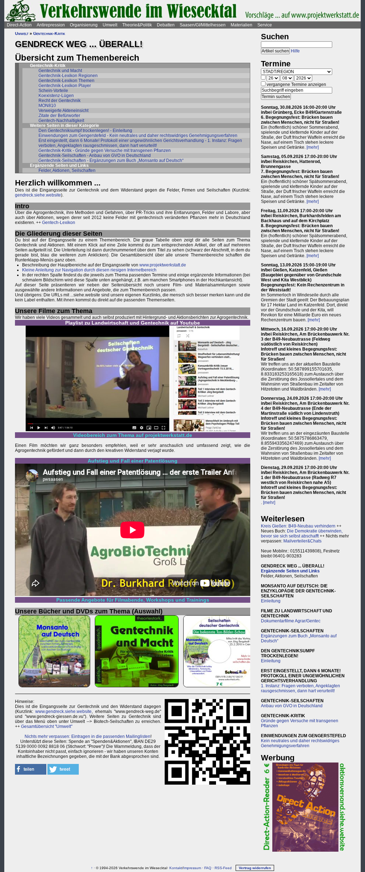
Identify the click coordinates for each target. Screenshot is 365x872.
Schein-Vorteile (53, 90)
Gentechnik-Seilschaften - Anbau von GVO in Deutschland (94, 155)
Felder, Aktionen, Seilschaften (67, 170)
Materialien (241, 24)
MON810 (47, 105)
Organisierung (84, 24)
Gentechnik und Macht (60, 70)
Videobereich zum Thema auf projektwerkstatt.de (132, 435)
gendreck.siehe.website (38, 195)
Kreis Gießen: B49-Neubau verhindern (298, 526)
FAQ (207, 868)
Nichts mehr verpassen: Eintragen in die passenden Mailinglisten (87, 736)
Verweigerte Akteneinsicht (63, 110)
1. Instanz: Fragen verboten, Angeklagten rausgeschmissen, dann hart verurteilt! (300, 688)
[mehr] (313, 147)
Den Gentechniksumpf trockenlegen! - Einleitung (85, 130)
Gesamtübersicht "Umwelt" (46, 726)
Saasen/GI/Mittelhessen (203, 24)
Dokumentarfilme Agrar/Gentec (290, 620)
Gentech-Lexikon (58, 222)
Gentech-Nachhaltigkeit (61, 120)
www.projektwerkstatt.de (162, 264)
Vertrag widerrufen (255, 868)
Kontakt (175, 868)
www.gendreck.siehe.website (63, 711)
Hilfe (295, 51)
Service (264, 24)
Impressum (192, 868)
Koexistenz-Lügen (56, 95)
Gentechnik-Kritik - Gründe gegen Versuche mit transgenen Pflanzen (104, 150)
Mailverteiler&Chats (302, 541)
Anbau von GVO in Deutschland (292, 705)
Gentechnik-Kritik (49, 33)
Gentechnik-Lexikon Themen (66, 80)
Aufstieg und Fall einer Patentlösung (133, 461)
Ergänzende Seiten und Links (290, 570)
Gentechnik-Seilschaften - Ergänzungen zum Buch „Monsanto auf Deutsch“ (111, 160)
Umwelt (110, 24)
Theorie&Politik (137, 24)
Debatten (166, 24)
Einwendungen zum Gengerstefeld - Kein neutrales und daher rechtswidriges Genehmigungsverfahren (137, 135)
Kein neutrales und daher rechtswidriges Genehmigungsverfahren (300, 743)
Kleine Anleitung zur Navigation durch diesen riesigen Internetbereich (89, 269)
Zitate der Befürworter (59, 115)
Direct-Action (19, 24)
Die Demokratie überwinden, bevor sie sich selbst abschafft (302, 534)
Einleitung (271, 600)
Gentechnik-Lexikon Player (64, 85)
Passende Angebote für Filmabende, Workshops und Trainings (132, 600)
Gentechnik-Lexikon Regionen (68, 75)
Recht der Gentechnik (59, 100)
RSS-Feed (223, 868)
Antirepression (51, 24)
